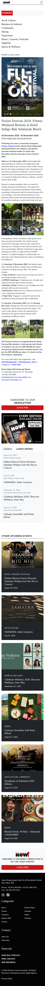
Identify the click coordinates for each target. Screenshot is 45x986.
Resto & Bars (29, 908)
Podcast (27, 918)
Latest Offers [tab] (24, 449)
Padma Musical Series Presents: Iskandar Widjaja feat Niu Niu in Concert (20, 464)
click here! (16, 365)
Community (8, 27)
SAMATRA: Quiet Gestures (18, 482)
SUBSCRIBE (22, 867)
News (4, 908)
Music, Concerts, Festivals (15, 39)
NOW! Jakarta (8, 959)
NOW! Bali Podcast (11, 955)
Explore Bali (6, 918)
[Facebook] (8, 895)
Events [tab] (8, 449)
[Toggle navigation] (42, 2)
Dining (5, 31)
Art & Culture (9, 20)
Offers (26, 915)
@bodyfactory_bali (27, 362)
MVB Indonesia (9, 962)
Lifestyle (27, 911)
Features (5, 915)
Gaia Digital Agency (29, 973)
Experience (7, 35)
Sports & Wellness (11, 46)
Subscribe (5, 940)
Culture (4, 922)
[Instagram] (3, 895)
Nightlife (6, 43)
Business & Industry (12, 24)
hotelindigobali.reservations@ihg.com (16, 377)
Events (4, 911)
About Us (5, 937)
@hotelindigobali (9, 362)
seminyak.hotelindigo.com (12, 380)
